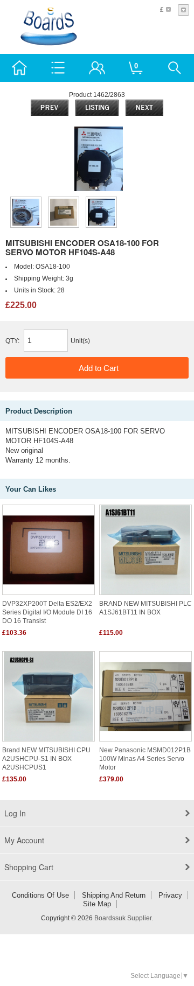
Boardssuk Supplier (122, 918)
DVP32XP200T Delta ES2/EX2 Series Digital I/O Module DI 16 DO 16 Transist (47, 612)
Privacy (170, 895)
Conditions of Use (40, 895)
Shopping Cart (28, 867)
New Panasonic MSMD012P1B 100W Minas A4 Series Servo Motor (145, 758)
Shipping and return (114, 895)
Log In (15, 813)
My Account (24, 840)
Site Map (97, 904)
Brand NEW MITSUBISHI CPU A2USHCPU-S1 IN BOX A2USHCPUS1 (46, 758)
